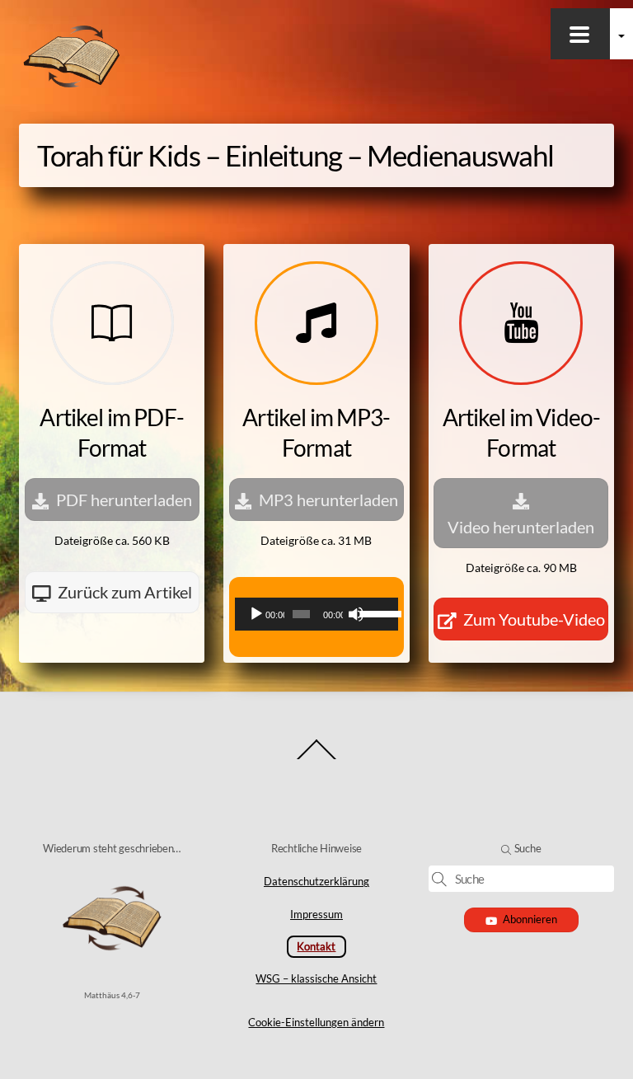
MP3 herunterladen (328, 499)
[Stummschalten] (356, 614)
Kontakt (316, 946)
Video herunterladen (521, 527)
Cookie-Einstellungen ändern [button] (316, 1022)
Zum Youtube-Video (534, 619)
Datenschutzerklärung (316, 881)
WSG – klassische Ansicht (316, 978)
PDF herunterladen (124, 499)
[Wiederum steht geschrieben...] (71, 86)
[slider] (375, 612)
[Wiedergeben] (256, 614)
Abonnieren (530, 919)
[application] (316, 614)
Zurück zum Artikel (125, 592)
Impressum (316, 914)
